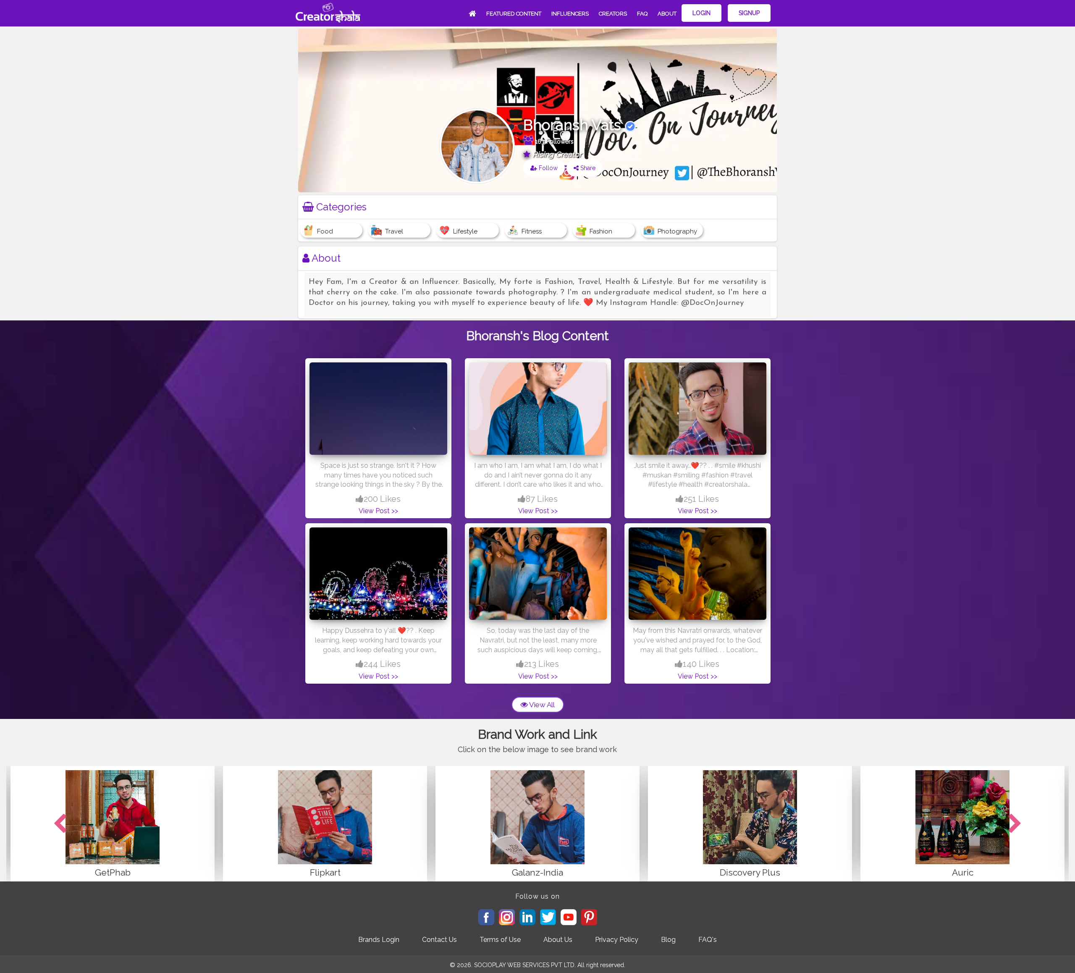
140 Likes (701, 664)
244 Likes (382, 664)
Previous (60, 823)
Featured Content (513, 13)
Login (701, 13)
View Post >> (378, 511)
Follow (547, 168)
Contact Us (439, 940)
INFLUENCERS (570, 13)
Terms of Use (500, 940)
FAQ (642, 13)
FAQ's (707, 940)
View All (541, 704)
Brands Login (378, 940)
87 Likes (542, 499)
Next (1015, 823)
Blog (668, 940)
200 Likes (382, 499)
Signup (749, 13)
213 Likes (541, 664)
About (667, 13)
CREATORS (613, 13)
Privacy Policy (616, 940)
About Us (557, 940)
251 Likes (701, 499)
